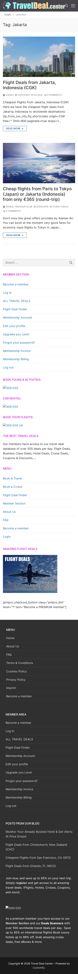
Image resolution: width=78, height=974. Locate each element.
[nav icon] (73, 6)
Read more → (15, 128)
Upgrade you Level (16, 334)
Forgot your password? (19, 342)
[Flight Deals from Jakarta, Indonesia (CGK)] (39, 57)
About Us (9, 511)
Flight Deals (60, 206)
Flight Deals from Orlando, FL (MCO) (31, 866)
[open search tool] (66, 5)
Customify (39, 967)
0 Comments (54, 95)
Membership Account (17, 317)
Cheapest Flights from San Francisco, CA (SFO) (38, 857)
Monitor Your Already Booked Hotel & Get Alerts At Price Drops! (39, 834)
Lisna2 (9, 95)
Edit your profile (14, 326)
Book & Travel (12, 478)
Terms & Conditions (19, 663)
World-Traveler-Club (18, 206)
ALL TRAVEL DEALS (16, 301)
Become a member (16, 284)
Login (7, 536)
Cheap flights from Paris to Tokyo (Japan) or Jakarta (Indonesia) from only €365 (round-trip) (37, 194)
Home (7, 15)
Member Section (14, 503)
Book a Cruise (12, 486)
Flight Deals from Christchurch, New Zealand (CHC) (36, 847)
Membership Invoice (16, 351)
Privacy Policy (16, 679)
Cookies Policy (16, 671)
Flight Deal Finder (15, 309)
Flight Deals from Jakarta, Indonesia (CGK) (29, 85)
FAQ (5, 520)
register (21, 883)
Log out (8, 367)
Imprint (11, 688)
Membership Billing (16, 359)
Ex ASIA (38, 95)
